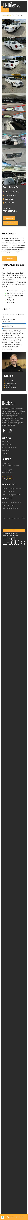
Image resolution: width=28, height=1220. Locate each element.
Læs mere (9, 259)
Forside (4, 15)
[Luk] (14, 530)
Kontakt (4, 453)
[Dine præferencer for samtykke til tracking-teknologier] (2, 1217)
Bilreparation (6, 450)
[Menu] (5, 9)
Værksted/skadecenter (9, 447)
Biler (9, 15)
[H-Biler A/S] (11, 9)
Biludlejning (5, 441)
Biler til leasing (6, 444)
